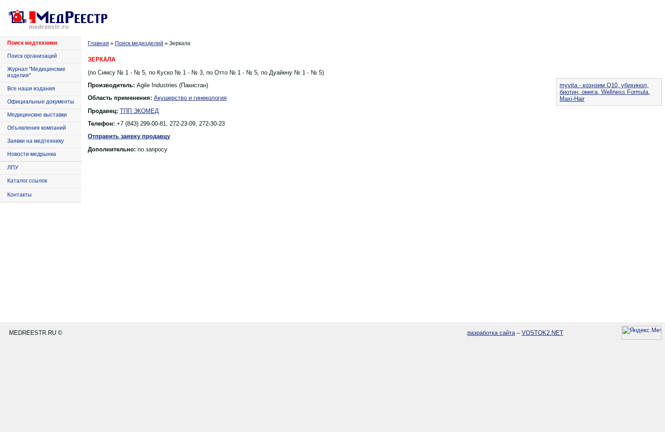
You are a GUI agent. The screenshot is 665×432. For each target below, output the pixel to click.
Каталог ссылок (27, 181)
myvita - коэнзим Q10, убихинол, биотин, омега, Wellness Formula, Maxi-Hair (605, 92)
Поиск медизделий (139, 43)
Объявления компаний (36, 128)
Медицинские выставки (37, 115)
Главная (98, 43)
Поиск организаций (32, 56)
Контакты (19, 195)
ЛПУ (13, 167)
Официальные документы (40, 102)
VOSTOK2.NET (542, 332)
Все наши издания (31, 88)
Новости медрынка (31, 154)
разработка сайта (491, 332)
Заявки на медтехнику (35, 141)
